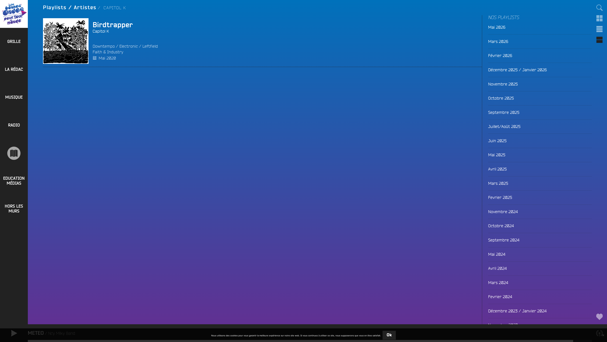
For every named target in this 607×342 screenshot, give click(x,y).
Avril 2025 (497, 169)
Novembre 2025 (503, 84)
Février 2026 (500, 55)
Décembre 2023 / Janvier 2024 (517, 311)
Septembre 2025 (503, 112)
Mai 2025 (496, 154)
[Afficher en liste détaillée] (599, 40)
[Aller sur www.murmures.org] (14, 153)
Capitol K (101, 31)
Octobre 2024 (501, 225)
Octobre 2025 (501, 98)
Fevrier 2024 (500, 296)
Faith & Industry (108, 52)
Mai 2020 (107, 58)
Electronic (128, 46)
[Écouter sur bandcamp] (52, 41)
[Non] (603, 335)
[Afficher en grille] (599, 18)
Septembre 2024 (503, 240)
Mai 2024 (496, 254)
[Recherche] (599, 7)
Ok (389, 335)
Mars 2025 (498, 183)
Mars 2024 (498, 282)
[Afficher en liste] (599, 29)
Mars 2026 (498, 41)
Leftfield (150, 46)
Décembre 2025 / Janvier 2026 (517, 69)
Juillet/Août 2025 (504, 126)
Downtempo (104, 46)
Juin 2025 (497, 140)
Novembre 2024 (503, 211)
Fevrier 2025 (500, 197)
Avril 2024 (497, 268)
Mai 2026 (496, 27)
